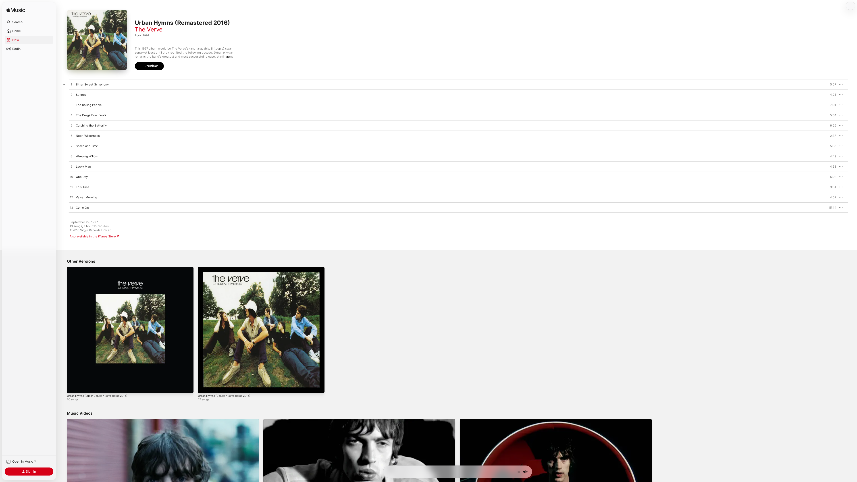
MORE (229, 56)
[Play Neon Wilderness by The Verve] (71, 136)
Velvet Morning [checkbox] (86, 197)
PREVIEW (831, 84)
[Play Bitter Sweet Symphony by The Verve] (71, 85)
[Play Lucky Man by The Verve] (71, 167)
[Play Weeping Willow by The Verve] (71, 156)
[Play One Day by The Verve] (71, 177)
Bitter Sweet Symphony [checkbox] (92, 84)
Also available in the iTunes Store (93, 236)
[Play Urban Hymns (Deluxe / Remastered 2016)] (203, 387)
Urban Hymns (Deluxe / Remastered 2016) (227, 268)
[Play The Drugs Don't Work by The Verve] (71, 115)
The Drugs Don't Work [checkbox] (91, 115)
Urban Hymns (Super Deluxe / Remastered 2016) (101, 268)
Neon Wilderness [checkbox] (88, 135)
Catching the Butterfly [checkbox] (91, 125)
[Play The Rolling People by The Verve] (71, 105)
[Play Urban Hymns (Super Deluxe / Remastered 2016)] (72, 387)
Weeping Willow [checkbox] (87, 156)
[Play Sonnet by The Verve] (71, 95)
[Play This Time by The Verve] (71, 187)
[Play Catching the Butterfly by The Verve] (71, 126)
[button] (29, 22)
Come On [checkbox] (82, 207)
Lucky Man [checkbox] (83, 166)
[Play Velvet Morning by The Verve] (71, 197)
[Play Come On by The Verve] (71, 208)
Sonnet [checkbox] (81, 94)
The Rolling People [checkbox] (89, 105)
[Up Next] (518, 472)
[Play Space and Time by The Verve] (71, 146)
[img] (15, 10)
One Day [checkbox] (82, 177)
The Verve (148, 29)
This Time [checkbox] (82, 187)
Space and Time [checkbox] (87, 146)
